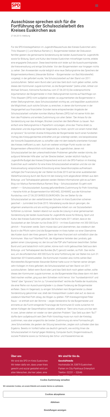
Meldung (26, 36)
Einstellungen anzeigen (55, 410)
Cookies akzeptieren (55, 394)
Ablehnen (55, 402)
